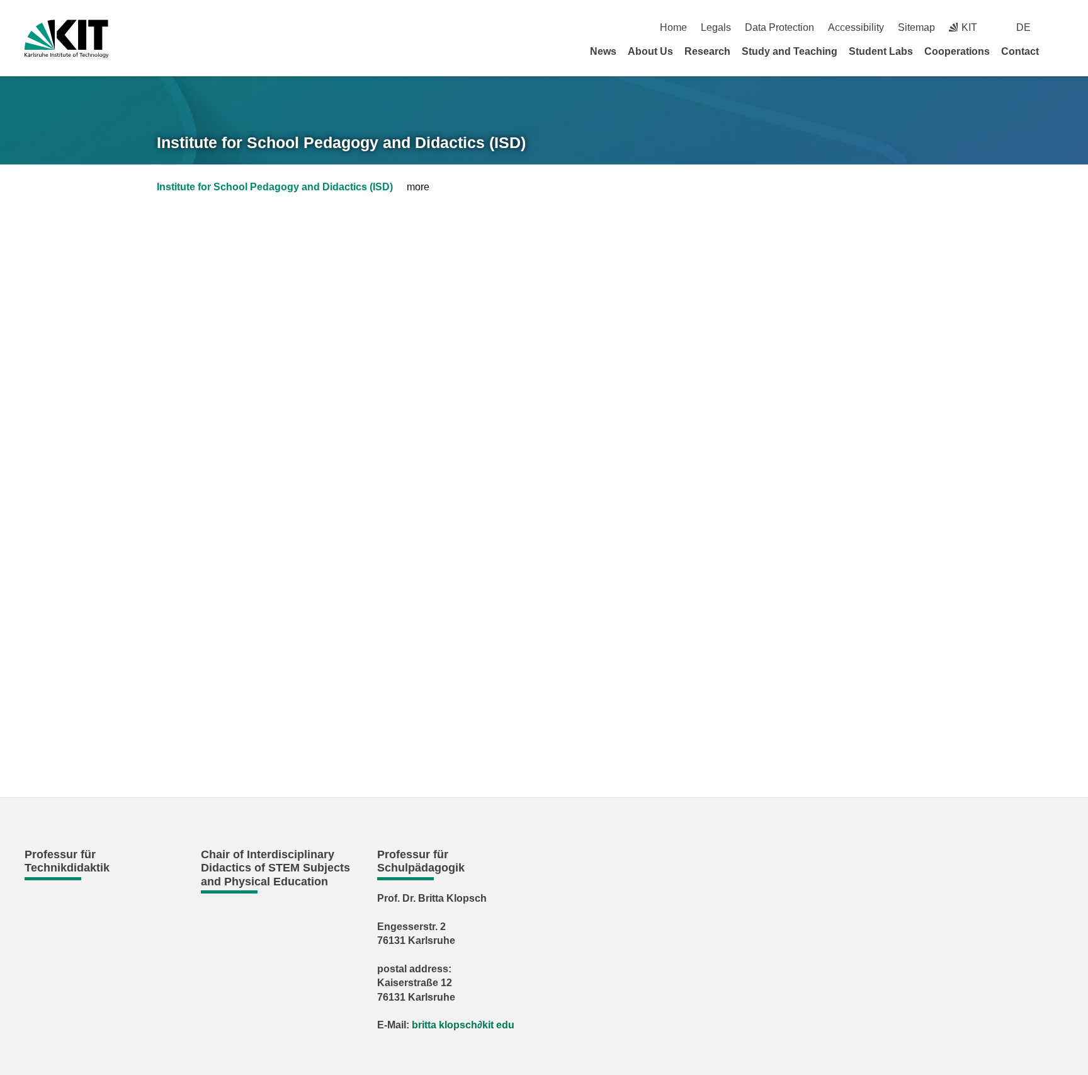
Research (707, 51)
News (603, 51)
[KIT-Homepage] (66, 39)
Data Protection (779, 27)
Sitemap (916, 27)
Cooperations (957, 51)
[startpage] (1059, 51)
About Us (650, 51)
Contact (1020, 51)
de (1023, 27)
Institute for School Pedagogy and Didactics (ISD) (341, 142)
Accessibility (856, 27)
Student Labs (881, 51)
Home (673, 27)
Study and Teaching (789, 51)
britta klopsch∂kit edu (463, 1025)
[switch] (1058, 27)
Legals (716, 27)
